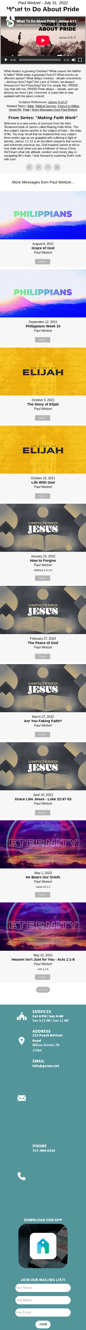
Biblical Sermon (46, 106)
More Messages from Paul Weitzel (54, 109)
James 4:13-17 (58, 102)
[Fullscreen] (80, 60)
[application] (43, 40)
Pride (26, 109)
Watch (42, 261)
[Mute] (74, 60)
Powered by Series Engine (43, 1001)
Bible (31, 106)
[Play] (6, 60)
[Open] (76, 13)
